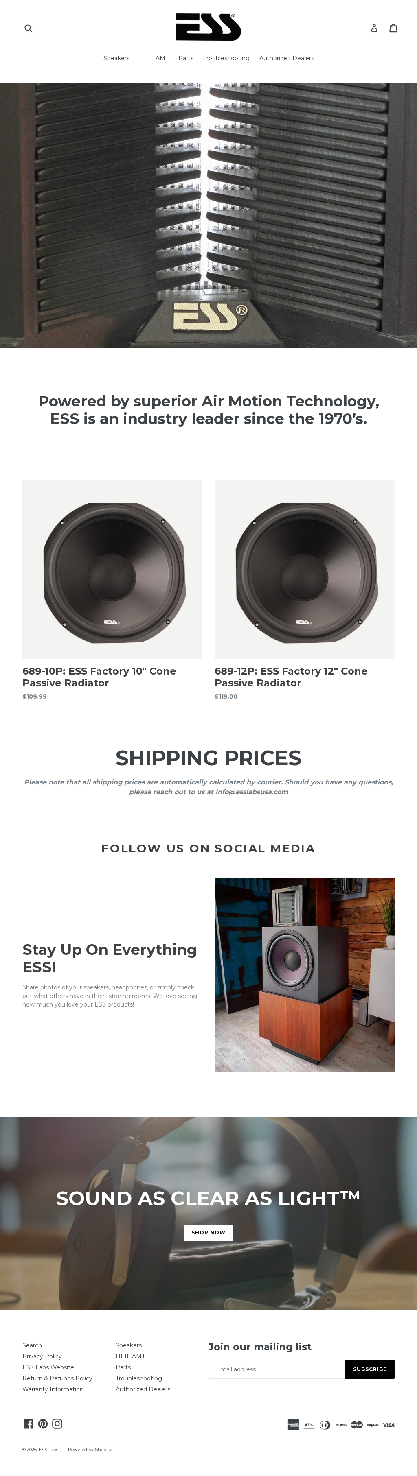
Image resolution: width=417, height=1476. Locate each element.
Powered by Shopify (90, 1449)
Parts (185, 58)
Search (32, 1345)
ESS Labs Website (48, 1367)
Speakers (116, 58)
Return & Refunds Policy (57, 1378)
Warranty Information (52, 1389)
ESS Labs (48, 1449)
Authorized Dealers (286, 58)
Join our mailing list (260, 1347)
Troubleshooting (226, 58)
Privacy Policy (42, 1356)
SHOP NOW (208, 1232)
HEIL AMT (154, 58)
